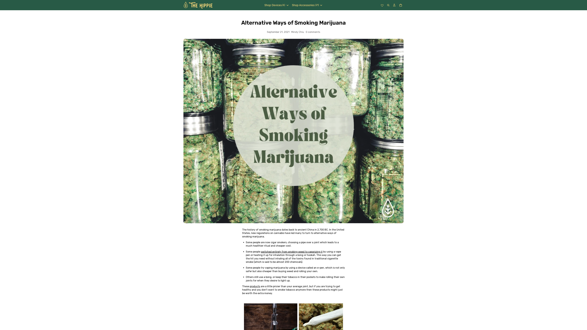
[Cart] (401, 5)
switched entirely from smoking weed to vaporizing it (292, 251)
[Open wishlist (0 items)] (382, 5)
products (255, 286)
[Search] (388, 5)
